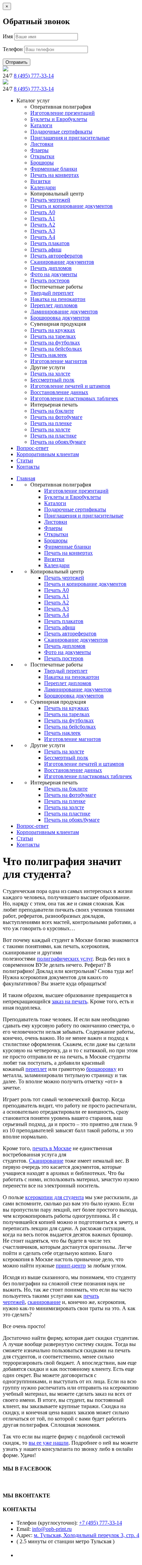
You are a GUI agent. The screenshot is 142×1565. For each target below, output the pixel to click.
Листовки (41, 144)
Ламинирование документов (64, 311)
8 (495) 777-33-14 (34, 76)
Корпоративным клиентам (48, 454)
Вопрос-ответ (33, 448)
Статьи (25, 460)
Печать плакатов (50, 243)
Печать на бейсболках (56, 349)
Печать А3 (42, 231)
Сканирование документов (62, 262)
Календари (43, 187)
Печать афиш (45, 249)
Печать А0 (42, 212)
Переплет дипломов (54, 305)
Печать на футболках (55, 342)
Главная (26, 478)
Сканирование (46, 1161)
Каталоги (41, 125)
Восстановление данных (59, 392)
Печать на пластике (53, 436)
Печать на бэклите (52, 411)
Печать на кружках (52, 330)
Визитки (40, 181)
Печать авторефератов (56, 256)
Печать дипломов (51, 268)
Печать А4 (42, 237)
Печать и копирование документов (71, 206)
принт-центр (71, 1265)
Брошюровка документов (60, 318)
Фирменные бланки (53, 169)
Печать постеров (50, 280)
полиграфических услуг (65, 959)
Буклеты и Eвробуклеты (58, 119)
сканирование (44, 1302)
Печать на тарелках (53, 336)
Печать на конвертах (54, 175)
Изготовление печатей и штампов (70, 386)
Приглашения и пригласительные (70, 138)
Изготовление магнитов (58, 361)
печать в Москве (51, 1148)
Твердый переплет (52, 293)
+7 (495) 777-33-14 (100, 1523)
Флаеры (39, 150)
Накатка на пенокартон (57, 299)
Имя (8, 36)
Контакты (28, 467)
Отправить (17, 62)
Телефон (13, 49)
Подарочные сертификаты (61, 131)
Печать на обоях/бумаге (58, 442)
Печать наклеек (48, 355)
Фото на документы (53, 274)
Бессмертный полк (52, 380)
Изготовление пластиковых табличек (74, 398)
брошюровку (101, 1069)
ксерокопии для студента (54, 1197)
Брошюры (42, 162)
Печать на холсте (50, 374)
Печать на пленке (51, 423)
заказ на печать (69, 1001)
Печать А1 (42, 218)
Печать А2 (42, 225)
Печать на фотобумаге (56, 417)
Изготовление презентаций (62, 113)
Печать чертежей (50, 200)
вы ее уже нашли (49, 1443)
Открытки (42, 156)
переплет (36, 1069)
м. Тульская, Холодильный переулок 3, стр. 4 (86, 1535)
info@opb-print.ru (52, 1529)
